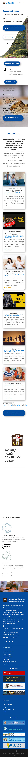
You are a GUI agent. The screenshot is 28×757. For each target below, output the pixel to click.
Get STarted (7, 574)
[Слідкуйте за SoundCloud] (10, 641)
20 (13, 405)
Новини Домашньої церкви (12, 63)
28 (19, 405)
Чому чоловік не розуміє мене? (14, 383)
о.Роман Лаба (7, 235)
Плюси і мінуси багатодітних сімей (14, 348)
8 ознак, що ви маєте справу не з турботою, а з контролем (14, 272)
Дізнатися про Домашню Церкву (13, 37)
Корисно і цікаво (11, 236)
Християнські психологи (8, 709)
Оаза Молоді (6, 659)
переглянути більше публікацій (14, 413)
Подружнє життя (7, 707)
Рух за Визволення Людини (9, 661)
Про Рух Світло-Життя (8, 652)
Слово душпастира (19, 236)
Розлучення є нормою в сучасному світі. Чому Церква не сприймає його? (14, 233)
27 (17, 405)
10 (11, 405)
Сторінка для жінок (12, 193)
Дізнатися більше (10, 81)
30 (24, 405)
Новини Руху (6, 664)
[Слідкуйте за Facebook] (4, 641)
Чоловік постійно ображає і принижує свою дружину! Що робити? (14, 190)
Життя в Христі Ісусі (7, 704)
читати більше (8, 207)
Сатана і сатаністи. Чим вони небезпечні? (14, 312)
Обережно (9, 315)
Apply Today (7, 546)
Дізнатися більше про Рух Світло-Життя (13, 27)
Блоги (4, 712)
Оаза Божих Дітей (7, 656)
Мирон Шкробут (7, 192)
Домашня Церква (7, 654)
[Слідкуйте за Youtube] (7, 641)
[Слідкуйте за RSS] (12, 641)
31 (26, 405)
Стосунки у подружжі (13, 194)
